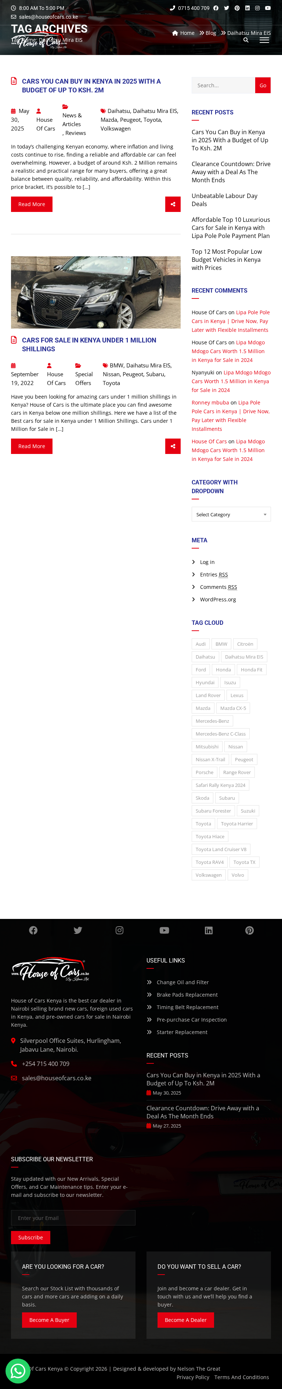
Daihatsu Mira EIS (155, 110)
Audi (201, 644)
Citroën (245, 644)
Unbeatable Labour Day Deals (224, 200)
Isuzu (230, 682)
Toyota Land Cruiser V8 (221, 849)
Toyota (152, 119)
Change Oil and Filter (182, 982)
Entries (214, 574)
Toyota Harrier (237, 823)
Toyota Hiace (210, 836)
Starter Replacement (181, 1032)
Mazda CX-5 (233, 708)
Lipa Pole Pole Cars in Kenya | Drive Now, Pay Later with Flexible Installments (231, 321)
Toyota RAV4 (210, 862)
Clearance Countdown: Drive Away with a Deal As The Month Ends (231, 172)
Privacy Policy (193, 1377)
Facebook (33, 930)
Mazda (109, 119)
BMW (116, 365)
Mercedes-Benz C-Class (221, 733)
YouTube (164, 930)
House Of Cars (45, 124)
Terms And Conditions (241, 1377)
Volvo (238, 875)
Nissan (111, 374)
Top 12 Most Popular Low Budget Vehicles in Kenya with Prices (227, 260)
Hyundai (205, 682)
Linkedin (208, 930)
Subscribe (30, 1237)
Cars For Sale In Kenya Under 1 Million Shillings (89, 344)
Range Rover (237, 772)
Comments (218, 586)
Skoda (202, 798)
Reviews (75, 132)
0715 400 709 (193, 8)
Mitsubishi (207, 746)
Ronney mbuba (210, 402)
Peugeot (130, 119)
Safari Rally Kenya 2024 (220, 785)
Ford (201, 669)
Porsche (204, 772)
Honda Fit (252, 669)
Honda (223, 669)
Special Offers (84, 378)
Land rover (208, 695)
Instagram (119, 930)
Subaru (155, 374)
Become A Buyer (49, 1319)
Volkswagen (116, 128)
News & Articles (72, 119)
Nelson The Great (198, 1368)
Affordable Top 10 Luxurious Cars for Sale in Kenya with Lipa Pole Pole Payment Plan (231, 228)
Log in (207, 561)
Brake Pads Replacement (186, 994)
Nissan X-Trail (210, 759)
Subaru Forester (213, 810)
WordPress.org (218, 599)
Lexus (237, 695)
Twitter (78, 930)
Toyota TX (245, 862)
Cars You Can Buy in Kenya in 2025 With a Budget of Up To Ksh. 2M (91, 85)
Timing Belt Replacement (186, 1007)
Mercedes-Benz (212, 721)
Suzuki (248, 810)
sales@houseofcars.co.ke (48, 17)
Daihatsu (119, 110)
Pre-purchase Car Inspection (191, 1019)
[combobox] (231, 514)
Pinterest (249, 930)
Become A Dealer (186, 1319)
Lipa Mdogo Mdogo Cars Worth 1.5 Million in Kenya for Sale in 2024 (228, 351)
